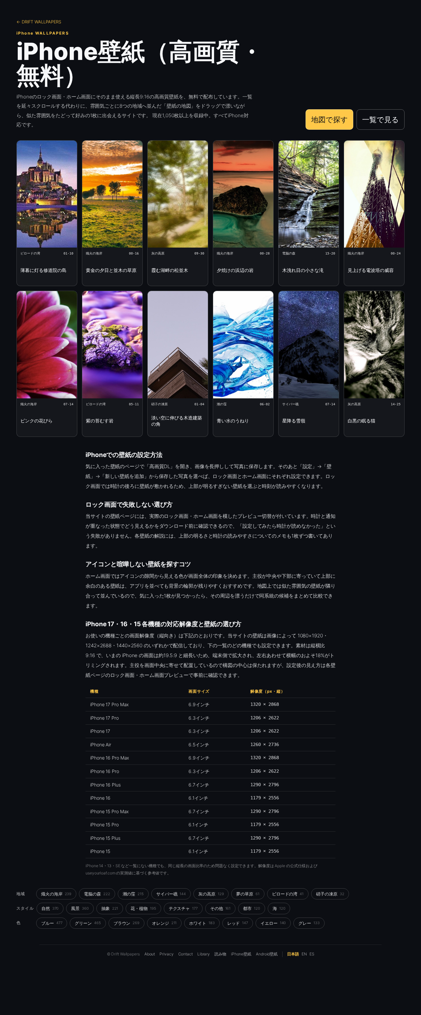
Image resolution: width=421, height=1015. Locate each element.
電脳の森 (97, 893)
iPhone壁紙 (241, 953)
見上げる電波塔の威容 (371, 270)
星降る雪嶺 (293, 420)
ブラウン (126, 923)
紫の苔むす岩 (99, 420)
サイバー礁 (171, 893)
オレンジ (164, 923)
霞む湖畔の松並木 (169, 270)
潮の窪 (133, 893)
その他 (220, 908)
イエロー (273, 923)
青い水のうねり (233, 420)
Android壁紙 (267, 953)
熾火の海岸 (56, 893)
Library (203, 953)
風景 (80, 908)
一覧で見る (380, 119)
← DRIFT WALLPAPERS (38, 21)
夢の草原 (247, 893)
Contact (185, 953)
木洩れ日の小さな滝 (303, 270)
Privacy (166, 953)
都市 (251, 908)
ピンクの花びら (36, 420)
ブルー (51, 923)
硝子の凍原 (330, 893)
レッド (237, 923)
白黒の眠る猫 (361, 420)
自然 (50, 908)
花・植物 (143, 908)
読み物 (220, 953)
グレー (308, 923)
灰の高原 (211, 893)
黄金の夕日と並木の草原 (111, 270)
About (149, 953)
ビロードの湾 (288, 893)
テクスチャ (183, 908)
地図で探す (329, 119)
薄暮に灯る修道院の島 (43, 270)
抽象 (109, 908)
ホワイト (201, 923)
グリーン (88, 923)
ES (312, 953)
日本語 (293, 953)
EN (304, 953)
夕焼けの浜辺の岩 (235, 270)
